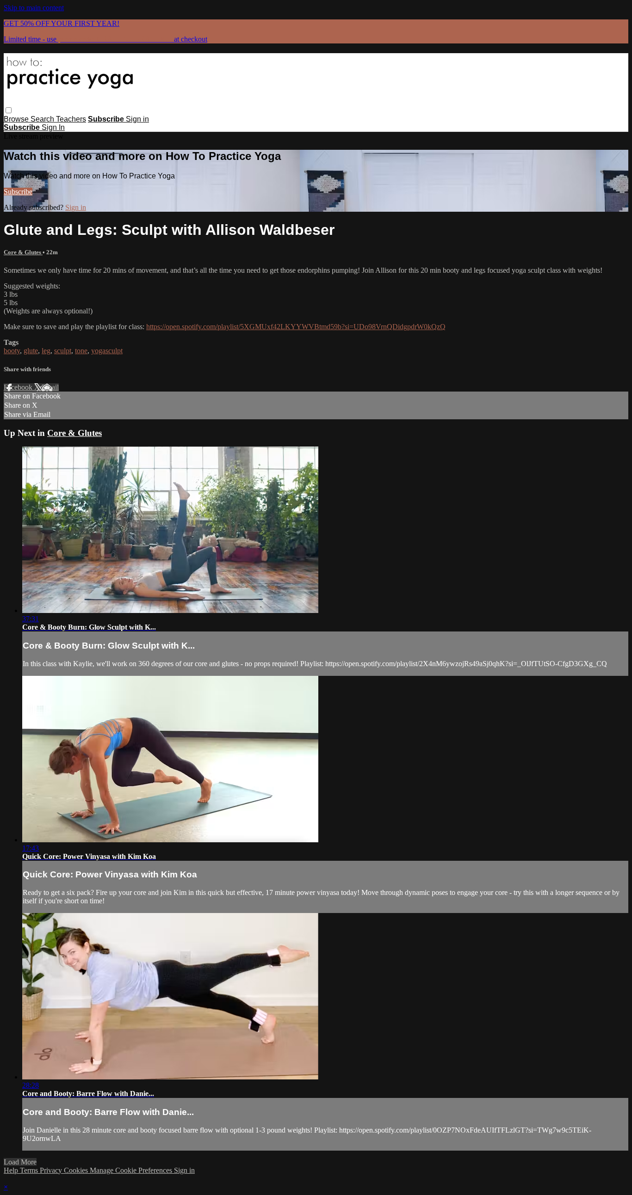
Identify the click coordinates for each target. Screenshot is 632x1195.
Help (12, 1170)
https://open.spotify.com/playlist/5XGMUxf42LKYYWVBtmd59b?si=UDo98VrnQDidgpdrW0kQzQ (296, 327)
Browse (17, 119)
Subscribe (18, 192)
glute (31, 351)
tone (81, 351)
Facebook (19, 387)
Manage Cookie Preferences (132, 1170)
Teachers (71, 119)
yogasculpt (107, 351)
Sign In (53, 127)
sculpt (62, 351)
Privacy (52, 1170)
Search (43, 119)
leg (46, 351)
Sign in (137, 119)
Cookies (77, 1170)
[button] (9, 110)
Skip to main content (34, 8)
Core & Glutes (23, 252)
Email (50, 387)
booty (12, 351)
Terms (30, 1170)
